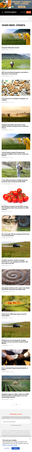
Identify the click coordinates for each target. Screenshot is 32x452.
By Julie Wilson (5, 399)
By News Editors (5, 49)
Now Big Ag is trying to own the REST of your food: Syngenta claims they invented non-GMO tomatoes (15, 208)
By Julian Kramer (5, 371)
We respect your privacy (16, 425)
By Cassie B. (4, 211)
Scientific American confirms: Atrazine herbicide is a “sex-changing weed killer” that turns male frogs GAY (15, 261)
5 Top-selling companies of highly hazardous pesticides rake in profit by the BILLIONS (15, 180)
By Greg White (5, 345)
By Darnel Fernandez (6, 183)
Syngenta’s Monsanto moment (10, 47)
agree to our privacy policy (9, 445)
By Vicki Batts (5, 317)
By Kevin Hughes (5, 76)
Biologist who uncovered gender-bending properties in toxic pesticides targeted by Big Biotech (15, 342)
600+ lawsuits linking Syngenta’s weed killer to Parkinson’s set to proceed (15, 73)
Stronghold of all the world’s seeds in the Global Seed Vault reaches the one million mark (15, 288)
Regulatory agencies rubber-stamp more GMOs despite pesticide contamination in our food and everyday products (15, 395)
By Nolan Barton (5, 129)
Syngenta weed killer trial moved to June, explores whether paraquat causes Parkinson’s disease (15, 126)
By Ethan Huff (5, 157)
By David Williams (5, 291)
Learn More (6, 448)
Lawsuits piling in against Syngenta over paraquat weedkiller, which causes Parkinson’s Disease (15, 154)
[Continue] (29, 422)
